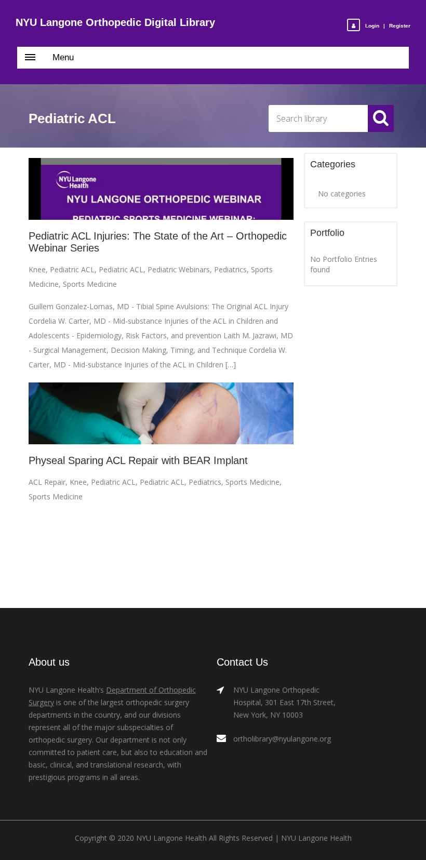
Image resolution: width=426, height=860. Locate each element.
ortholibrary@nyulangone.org (282, 739)
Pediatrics (230, 269)
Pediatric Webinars (179, 269)
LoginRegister (387, 26)
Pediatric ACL (72, 269)
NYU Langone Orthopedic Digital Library (115, 22)
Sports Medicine (90, 284)
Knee (37, 269)
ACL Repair (47, 482)
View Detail (161, 189)
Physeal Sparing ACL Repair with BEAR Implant (138, 460)
